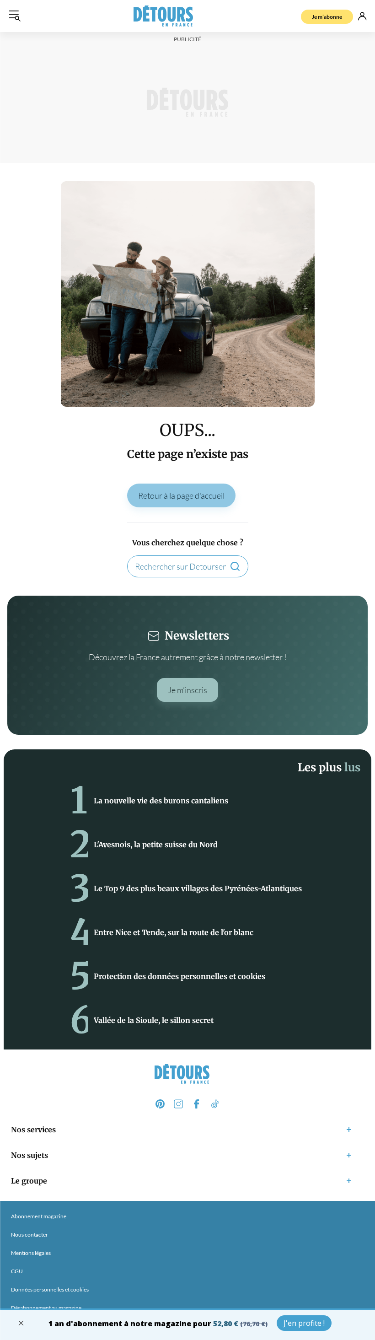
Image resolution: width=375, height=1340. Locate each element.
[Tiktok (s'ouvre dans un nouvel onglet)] (214, 1103)
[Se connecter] (362, 16)
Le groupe (29, 1180)
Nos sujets (29, 1155)
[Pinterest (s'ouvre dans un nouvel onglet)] (160, 1103)
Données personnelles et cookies (50, 1289)
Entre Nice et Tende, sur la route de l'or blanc (173, 932)
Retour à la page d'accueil (181, 495)
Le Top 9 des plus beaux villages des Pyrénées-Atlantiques (198, 888)
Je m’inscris (187, 690)
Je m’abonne (327, 16)
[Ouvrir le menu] (14, 16)
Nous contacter (29, 1234)
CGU (17, 1271)
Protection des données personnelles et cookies (179, 976)
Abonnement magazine (38, 1216)
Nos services (33, 1129)
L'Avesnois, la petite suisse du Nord (156, 844)
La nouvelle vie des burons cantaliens (161, 800)
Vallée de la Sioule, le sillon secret (154, 1020)
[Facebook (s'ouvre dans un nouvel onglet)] (196, 1103)
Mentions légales (31, 1252)
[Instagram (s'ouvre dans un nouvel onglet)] (178, 1103)
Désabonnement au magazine (46, 1307)
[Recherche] (235, 566)
